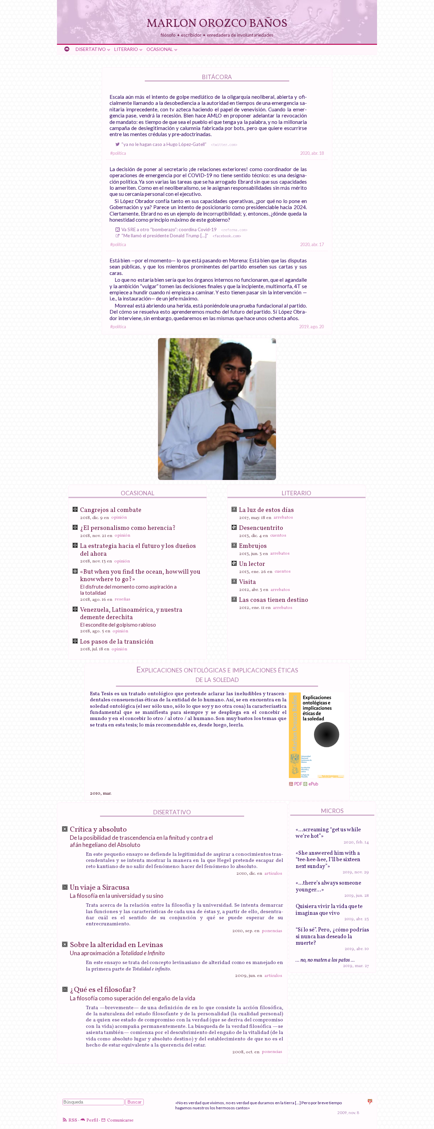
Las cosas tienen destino (273, 600)
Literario (126, 49)
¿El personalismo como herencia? (128, 528)
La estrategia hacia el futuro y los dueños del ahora (138, 550)
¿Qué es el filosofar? (103, 990)
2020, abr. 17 (312, 244)
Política (119, 153)
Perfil (92, 1120)
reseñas (122, 599)
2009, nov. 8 (348, 1112)
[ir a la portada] (67, 49)
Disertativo (91, 49)
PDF (298, 783)
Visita (247, 582)
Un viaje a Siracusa (100, 888)
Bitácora (217, 76)
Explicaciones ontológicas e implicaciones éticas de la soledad (217, 674)
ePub (313, 783)
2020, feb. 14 (356, 842)
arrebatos (283, 518)
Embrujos (253, 546)
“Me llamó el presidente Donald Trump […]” (180, 235)
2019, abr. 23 (356, 919)
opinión (119, 518)
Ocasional (159, 49)
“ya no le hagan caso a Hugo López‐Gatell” (178, 144)
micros (332, 810)
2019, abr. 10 (356, 949)
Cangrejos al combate (110, 510)
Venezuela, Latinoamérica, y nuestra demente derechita (131, 614)
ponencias (272, 931)
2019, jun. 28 (356, 896)
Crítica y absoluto (98, 830)
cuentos (278, 536)
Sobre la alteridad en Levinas (116, 945)
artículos (273, 873)
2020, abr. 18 (312, 153)
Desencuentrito (261, 528)
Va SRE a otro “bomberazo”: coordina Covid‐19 (183, 229)
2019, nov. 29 (355, 872)
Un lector (252, 564)
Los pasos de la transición (117, 641)
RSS (72, 1120)
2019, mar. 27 (356, 966)
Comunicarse (120, 1120)
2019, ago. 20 (311, 326)
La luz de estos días (266, 510)
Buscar (134, 1102)
